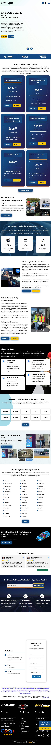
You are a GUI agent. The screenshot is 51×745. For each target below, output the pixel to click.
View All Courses (38, 46)
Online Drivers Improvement (47, 32)
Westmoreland (8, 505)
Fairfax (23, 492)
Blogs (22, 725)
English (15, 411)
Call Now (12, 36)
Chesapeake (24, 489)
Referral (22, 723)
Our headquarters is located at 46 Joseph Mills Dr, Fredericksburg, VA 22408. (42, 718)
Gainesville (24, 503)
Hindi (25, 411)
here (27, 313)
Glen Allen (24, 505)
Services (23, 718)
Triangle (40, 508)
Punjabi (15, 417)
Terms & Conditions (25, 731)
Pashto (5, 411)
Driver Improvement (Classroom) (34, 26)
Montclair (40, 497)
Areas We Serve (24, 722)
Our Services (26, 291)
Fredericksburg (8, 483)
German (5, 417)
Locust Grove (41, 483)
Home (22, 717)
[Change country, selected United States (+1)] (30, 659)
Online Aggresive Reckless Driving (46, 39)
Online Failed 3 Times (47, 26)
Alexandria (24, 511)
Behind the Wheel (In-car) (33, 13)
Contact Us (35, 291)
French (26, 417)
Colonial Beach (41, 489)
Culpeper (7, 503)
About (22, 728)
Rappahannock (41, 494)
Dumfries (7, 514)
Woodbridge (24, 486)
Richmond (24, 483)
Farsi (45, 411)
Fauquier (7, 508)
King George (8, 489)
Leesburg (24, 500)
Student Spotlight (25, 727)
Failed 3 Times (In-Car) (46, 21)
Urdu (35, 411)
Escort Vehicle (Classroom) (47, 15)
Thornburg (24, 516)
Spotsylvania (8, 486)
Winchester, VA (25, 508)
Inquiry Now (4, 36)
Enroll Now (16, 105)
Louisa (6, 511)
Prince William (8, 492)
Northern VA (24, 494)
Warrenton (40, 511)
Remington (24, 514)
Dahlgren (40, 481)
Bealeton (40, 505)
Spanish (35, 417)
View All (25, 425)
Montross (40, 486)
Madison (40, 492)
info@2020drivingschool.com (14, 674)
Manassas (40, 503)
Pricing (22, 720)
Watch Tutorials (7, 447)
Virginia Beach (25, 497)
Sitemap (23, 730)
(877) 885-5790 (46, 698)
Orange (6, 494)
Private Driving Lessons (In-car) (33, 33)
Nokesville (40, 500)
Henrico (6, 500)
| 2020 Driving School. (25, 741)
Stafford (7, 481)
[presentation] (27, 48)
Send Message (36, 677)
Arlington (24, 481)
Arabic (45, 417)
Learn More (7, 105)
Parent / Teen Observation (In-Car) (34, 19)
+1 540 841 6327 (43, 3)
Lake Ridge (7, 516)
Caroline (7, 497)
